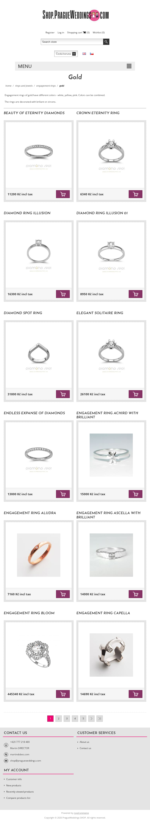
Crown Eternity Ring (98, 113)
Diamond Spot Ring (23, 313)
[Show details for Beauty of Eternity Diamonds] (39, 155)
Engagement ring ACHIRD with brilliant (107, 415)
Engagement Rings (46, 85)
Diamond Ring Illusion (27, 213)
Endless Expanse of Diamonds (34, 413)
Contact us (85, 748)
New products (13, 785)
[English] (84, 54)
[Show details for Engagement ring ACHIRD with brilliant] (111, 455)
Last (99, 718)
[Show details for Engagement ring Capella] (111, 655)
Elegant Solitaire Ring (99, 313)
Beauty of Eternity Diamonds (34, 113)
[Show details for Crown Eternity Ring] (111, 155)
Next (91, 718)
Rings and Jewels (24, 85)
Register (50, 32)
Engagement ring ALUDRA (30, 513)
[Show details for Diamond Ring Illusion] (39, 255)
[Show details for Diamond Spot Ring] (39, 355)
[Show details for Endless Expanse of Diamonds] (39, 455)
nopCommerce (81, 812)
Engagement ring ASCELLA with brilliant (108, 515)
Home (8, 85)
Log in (61, 32)
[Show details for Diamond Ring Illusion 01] (111, 255)
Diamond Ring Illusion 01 (102, 213)
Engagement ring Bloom (29, 613)
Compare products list (18, 798)
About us (84, 742)
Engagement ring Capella (103, 613)
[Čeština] (92, 54)
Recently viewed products (20, 791)
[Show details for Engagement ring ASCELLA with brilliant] (111, 555)
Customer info (14, 779)
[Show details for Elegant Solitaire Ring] (111, 355)
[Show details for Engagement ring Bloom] (39, 655)
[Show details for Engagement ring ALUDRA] (39, 555)
